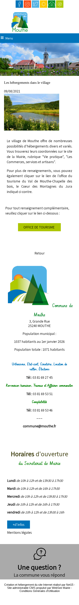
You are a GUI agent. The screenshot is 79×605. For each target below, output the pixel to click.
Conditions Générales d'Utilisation (39, 590)
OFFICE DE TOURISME (39, 227)
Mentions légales (19, 532)
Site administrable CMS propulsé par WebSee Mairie (38, 587)
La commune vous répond (39, 575)
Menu (9, 38)
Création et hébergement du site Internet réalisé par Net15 (38, 584)
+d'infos (18, 524)
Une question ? (39, 567)
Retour (40, 253)
